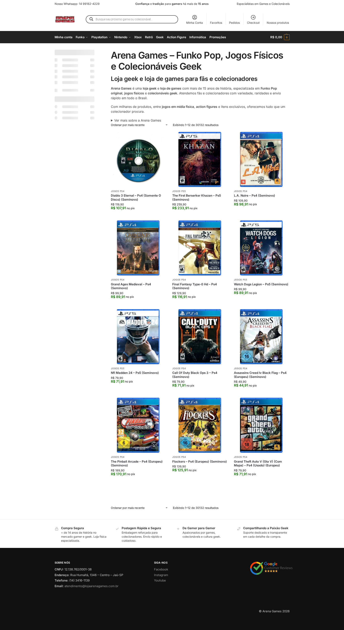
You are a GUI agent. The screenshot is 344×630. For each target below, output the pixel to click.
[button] (279, 37)
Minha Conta (194, 22)
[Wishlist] (160, 138)
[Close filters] (95, 52)
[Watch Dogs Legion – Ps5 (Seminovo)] (261, 248)
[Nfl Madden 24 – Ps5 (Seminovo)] (138, 337)
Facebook (161, 586)
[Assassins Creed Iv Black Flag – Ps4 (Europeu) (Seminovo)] (261, 337)
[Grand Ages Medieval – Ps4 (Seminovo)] (138, 248)
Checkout (253, 22)
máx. (76, 187)
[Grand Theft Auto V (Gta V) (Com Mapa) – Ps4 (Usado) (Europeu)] (261, 425)
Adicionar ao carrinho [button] (139, 216)
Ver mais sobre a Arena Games (137, 120)
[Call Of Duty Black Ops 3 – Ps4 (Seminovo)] (200, 337)
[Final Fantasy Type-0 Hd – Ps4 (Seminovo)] (200, 248)
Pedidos (234, 22)
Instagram (161, 592)
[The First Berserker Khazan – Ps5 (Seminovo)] (200, 159)
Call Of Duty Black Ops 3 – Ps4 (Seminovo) (194, 375)
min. (59, 187)
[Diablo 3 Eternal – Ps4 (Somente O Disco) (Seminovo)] (138, 159)
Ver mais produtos (200, 504)
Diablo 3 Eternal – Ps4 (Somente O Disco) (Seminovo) (136, 197)
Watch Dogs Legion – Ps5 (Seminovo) (261, 284)
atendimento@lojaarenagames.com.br (91, 603)
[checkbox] (75, 60)
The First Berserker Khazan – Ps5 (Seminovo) (196, 197)
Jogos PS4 (117, 191)
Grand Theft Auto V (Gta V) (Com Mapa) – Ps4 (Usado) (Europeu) (258, 463)
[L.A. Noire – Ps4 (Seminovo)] (261, 159)
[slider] (57, 207)
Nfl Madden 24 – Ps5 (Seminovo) (135, 373)
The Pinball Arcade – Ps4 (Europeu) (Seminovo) (137, 463)
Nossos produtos (278, 22)
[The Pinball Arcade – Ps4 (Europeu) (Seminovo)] (138, 425)
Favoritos (216, 22)
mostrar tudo (67, 392)
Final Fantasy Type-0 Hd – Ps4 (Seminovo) (194, 286)
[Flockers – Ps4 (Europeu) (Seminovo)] (200, 425)
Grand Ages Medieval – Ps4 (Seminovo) (131, 286)
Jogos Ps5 (179, 191)
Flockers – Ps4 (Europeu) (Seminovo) (199, 461)
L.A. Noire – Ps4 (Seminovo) (254, 195)
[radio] (75, 222)
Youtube (160, 597)
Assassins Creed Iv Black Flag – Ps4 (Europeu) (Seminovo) (260, 375)
